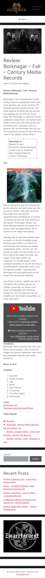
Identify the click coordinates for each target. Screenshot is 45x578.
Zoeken (6, 454)
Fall (19, 428)
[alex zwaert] (22, 552)
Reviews (10, 421)
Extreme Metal (10, 428)
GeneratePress (22, 574)
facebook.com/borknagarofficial (18, 408)
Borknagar (11, 425)
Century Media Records (28, 425)
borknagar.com (10, 405)
